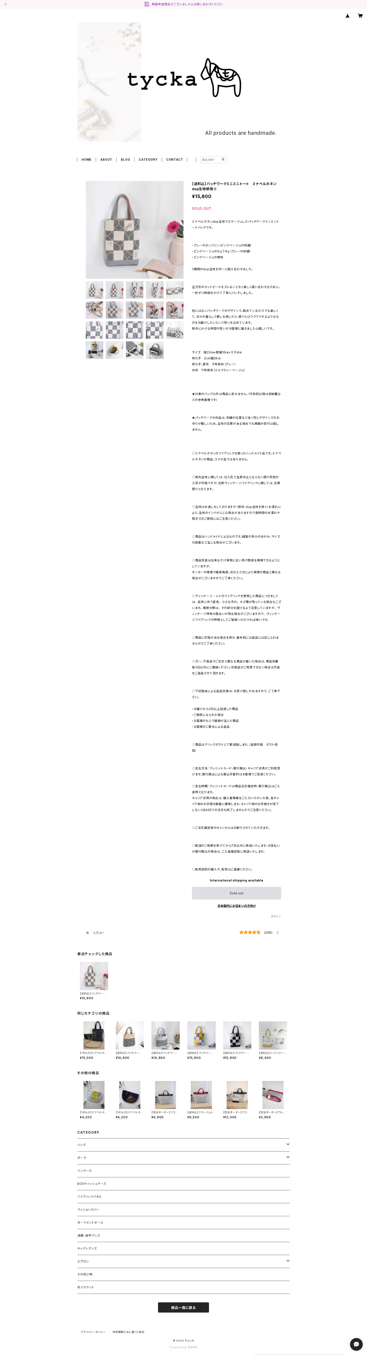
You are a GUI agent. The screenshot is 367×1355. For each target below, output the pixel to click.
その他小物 (85, 1274)
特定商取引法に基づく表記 (128, 1332)
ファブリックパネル (89, 1196)
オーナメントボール (90, 1222)
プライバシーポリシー (93, 1332)
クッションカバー (88, 1209)
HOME (87, 159)
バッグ (81, 1145)
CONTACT (174, 159)
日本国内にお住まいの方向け (236, 906)
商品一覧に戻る (183, 1308)
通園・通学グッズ (88, 1235)
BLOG (125, 159)
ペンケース (84, 1170)
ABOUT (106, 159)
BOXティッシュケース (91, 1183)
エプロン (83, 1261)
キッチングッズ (87, 1248)
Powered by (179, 1347)
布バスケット (85, 1287)
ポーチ (81, 1158)
